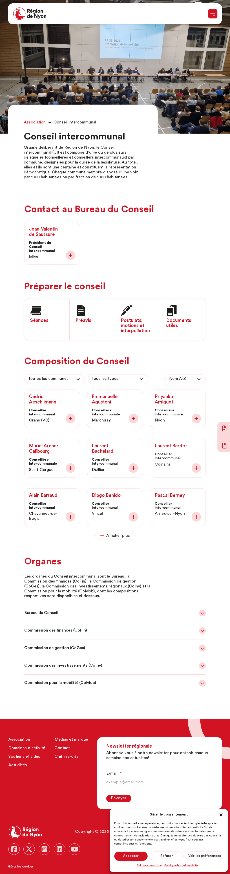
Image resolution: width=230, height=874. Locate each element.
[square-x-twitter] (29, 849)
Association (19, 740)
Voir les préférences (204, 856)
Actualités (17, 765)
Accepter (131, 856)
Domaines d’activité (26, 748)
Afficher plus (118, 536)
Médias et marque (71, 740)
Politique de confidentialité (181, 865)
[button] (221, 815)
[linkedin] (59, 849)
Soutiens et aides (24, 757)
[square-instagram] (44, 849)
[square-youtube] (74, 849)
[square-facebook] (14, 849)
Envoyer (118, 798)
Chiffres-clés (67, 757)
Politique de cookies (149, 865)
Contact (62, 748)
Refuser (166, 856)
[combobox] (54, 379)
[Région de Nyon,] (30, 14)
